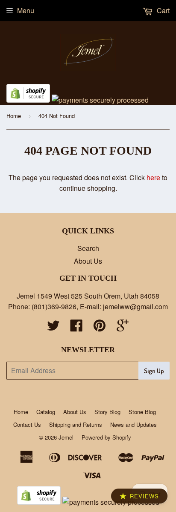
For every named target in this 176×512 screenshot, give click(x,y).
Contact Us (27, 424)
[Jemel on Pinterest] (99, 328)
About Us (88, 261)
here (153, 177)
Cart (162, 10)
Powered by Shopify (106, 437)
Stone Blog (142, 412)
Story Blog (107, 412)
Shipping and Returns (75, 424)
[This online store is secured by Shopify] (28, 100)
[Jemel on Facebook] (76, 328)
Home (13, 116)
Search (88, 248)
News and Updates (133, 424)
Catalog (45, 412)
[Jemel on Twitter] (53, 328)
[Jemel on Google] (122, 328)
